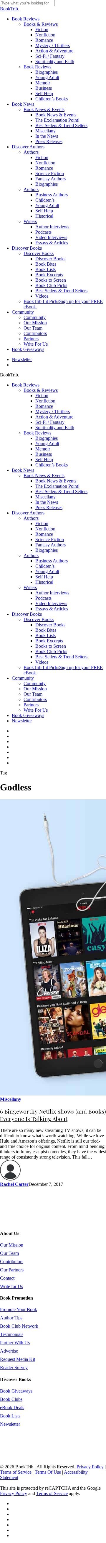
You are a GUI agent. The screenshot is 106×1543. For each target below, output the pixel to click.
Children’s (44, 566)
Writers (30, 587)
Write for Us (11, 1286)
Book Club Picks (51, 651)
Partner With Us (15, 1342)
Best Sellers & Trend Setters (61, 491)
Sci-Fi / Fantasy (49, 422)
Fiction (41, 395)
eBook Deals (12, 1407)
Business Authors (51, 560)
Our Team (33, 694)
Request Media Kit (17, 1359)
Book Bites (45, 630)
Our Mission (35, 688)
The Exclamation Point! (57, 486)
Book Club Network (19, 1326)
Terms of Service (16, 1472)
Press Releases (48, 507)
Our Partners (12, 1269)
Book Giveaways (28, 715)
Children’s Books (51, 464)
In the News (46, 502)
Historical (44, 582)
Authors (31, 518)
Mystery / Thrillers (52, 411)
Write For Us (36, 710)
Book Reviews (25, 384)
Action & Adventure (54, 416)
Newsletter (22, 720)
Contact (7, 1278)
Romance (44, 406)
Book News (23, 470)
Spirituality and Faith (54, 427)
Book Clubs (11, 1399)
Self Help (44, 459)
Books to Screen (50, 646)
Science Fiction (49, 539)
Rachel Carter (14, 1184)
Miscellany (45, 496)
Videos (41, 662)
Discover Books (27, 614)
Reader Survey (14, 1367)
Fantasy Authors (50, 544)
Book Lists (45, 635)
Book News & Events (44, 475)
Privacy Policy (90, 1466)
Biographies (46, 438)
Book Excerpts (49, 640)
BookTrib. (9, 8)
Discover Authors (28, 512)
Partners (31, 704)
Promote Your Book (18, 1309)
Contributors (35, 699)
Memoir (42, 448)
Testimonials (11, 1334)
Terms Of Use (48, 1472)
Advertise (9, 1350)
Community (23, 678)
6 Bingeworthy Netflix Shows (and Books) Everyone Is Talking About (53, 1115)
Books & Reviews (41, 390)
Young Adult (47, 443)
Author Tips (11, 1317)
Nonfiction (45, 400)
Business (43, 454)
